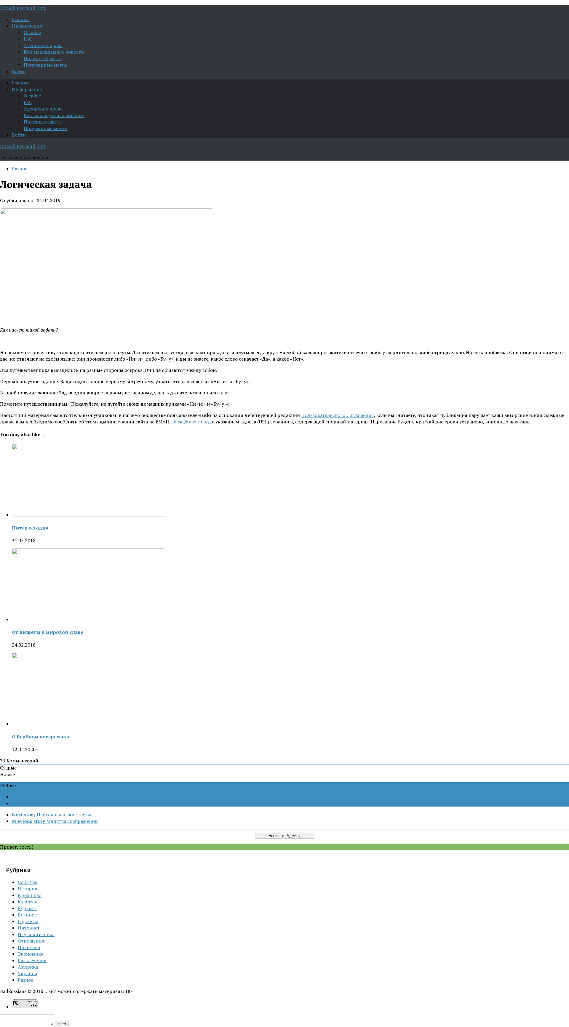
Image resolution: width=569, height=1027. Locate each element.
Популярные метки (46, 65)
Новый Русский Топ (22, 8)
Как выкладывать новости (54, 52)
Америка (28, 967)
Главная (21, 19)
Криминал (29, 895)
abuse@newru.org (191, 421)
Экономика (30, 954)
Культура (28, 901)
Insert (61, 1024)
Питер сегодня (30, 527)
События (28, 882)
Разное (19, 168)
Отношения (31, 941)
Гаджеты (28, 921)
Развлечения (32, 960)
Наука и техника (36, 934)
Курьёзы (27, 908)
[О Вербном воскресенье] (89, 723)
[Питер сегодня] (89, 514)
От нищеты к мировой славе (47, 632)
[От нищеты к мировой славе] (89, 619)
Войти (19, 71)
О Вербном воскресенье (41, 736)
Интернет (29, 927)
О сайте (32, 32)
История (27, 888)
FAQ (28, 39)
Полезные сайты (42, 58)
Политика (29, 947)
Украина (27, 973)
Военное (27, 914)
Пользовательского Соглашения (337, 415)
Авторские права (43, 45)
